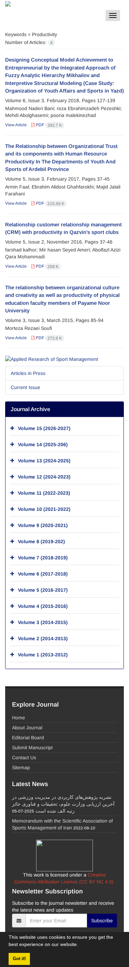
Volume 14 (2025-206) (43, 444)
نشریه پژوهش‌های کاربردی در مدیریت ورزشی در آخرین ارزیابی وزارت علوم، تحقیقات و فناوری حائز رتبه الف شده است (63, 804)
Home (18, 717)
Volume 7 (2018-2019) (43, 557)
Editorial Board (28, 737)
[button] (80, 945)
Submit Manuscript (32, 747)
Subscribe (102, 920)
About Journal (27, 727)
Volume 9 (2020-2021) (43, 525)
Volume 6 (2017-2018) (43, 574)
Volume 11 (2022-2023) (44, 493)
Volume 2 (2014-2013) (43, 638)
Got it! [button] (19, 958)
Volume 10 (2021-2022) (44, 509)
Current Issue (25, 387)
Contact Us (24, 757)
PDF (48, 124)
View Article (16, 124)
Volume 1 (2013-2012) (43, 654)
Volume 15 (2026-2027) (44, 428)
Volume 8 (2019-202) (41, 541)
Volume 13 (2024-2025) (44, 460)
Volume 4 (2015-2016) (43, 606)
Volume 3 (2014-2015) (43, 622)
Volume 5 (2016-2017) (43, 590)
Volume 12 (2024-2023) (44, 477)
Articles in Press (28, 373)
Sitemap (21, 767)
